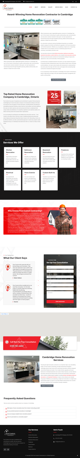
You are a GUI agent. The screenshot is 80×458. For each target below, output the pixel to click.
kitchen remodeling (67, 375)
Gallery (50, 7)
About (36, 7)
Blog (66, 7)
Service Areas (59, 7)
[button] (40, 408)
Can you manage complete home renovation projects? (19, 414)
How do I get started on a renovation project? (17, 416)
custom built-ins (54, 55)
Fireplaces (65, 150)
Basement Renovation (33, 439)
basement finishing (52, 377)
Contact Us (74, 7)
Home (30, 7)
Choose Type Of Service (52, 274)
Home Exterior (29, 173)
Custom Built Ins (49, 173)
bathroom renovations (68, 53)
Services (43, 7)
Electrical (9, 173)
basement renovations (45, 55)
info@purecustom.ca (29, 1)
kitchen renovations (59, 53)
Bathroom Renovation (33, 437)
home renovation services (70, 55)
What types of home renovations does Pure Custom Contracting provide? (23, 408)
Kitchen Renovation (32, 435)
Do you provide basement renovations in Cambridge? (19, 411)
